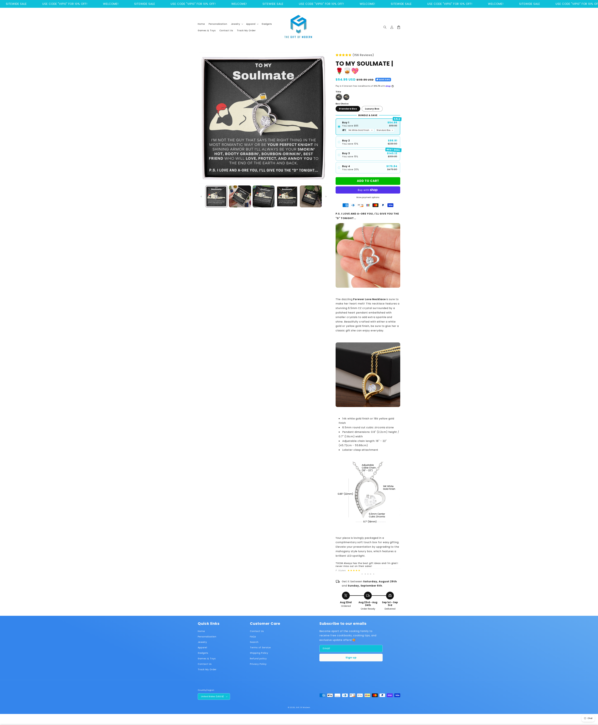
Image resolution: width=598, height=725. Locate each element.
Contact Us (205, 664)
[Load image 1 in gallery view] (216, 196)
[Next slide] (373, 574)
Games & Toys (207, 658)
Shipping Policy (259, 653)
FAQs (253, 636)
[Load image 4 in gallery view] (287, 196)
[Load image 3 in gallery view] (264, 196)
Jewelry (202, 642)
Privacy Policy (258, 664)
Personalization (207, 636)
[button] (236, 24)
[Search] (385, 27)
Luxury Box (372, 108)
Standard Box (348, 108)
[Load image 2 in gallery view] (240, 196)
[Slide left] (201, 196)
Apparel (202, 647)
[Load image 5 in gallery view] (311, 196)
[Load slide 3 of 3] (370, 574)
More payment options (367, 197)
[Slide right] (326, 196)
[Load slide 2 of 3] (368, 574)
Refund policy (258, 658)
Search (254, 642)
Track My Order (207, 669)
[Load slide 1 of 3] (365, 574)
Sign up (351, 657)
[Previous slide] (362, 574)
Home (201, 631)
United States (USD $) (212, 696)
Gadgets (203, 653)
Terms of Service (260, 647)
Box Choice (342, 103)
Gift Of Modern (303, 707)
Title (338, 91)
